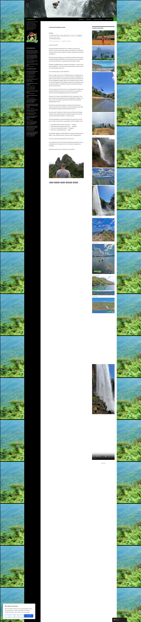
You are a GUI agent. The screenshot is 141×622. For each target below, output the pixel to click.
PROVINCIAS (81, 19)
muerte (62, 182)
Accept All (28, 615)
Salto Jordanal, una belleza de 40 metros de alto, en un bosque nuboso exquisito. (32, 127)
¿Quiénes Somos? (108, 19)
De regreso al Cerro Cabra (31, 113)
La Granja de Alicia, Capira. (31, 68)
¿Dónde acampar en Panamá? (32, 109)
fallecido (57, 182)
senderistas (69, 182)
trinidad (75, 182)
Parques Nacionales (98, 19)
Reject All (19, 615)
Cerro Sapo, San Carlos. (30, 75)
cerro (51, 182)
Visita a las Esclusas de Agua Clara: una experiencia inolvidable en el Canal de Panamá (32, 56)
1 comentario (68, 41)
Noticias (51, 33)
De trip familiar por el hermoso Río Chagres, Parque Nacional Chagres (32, 105)
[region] (19, 611)
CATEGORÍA (88, 19)
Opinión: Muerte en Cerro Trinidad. (65, 37)
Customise (9, 615)
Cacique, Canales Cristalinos (31, 60)
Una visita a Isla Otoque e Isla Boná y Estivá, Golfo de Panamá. (31, 117)
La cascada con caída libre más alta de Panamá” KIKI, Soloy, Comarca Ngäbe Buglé (32, 133)
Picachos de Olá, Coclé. (30, 87)
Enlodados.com (30, 19)
